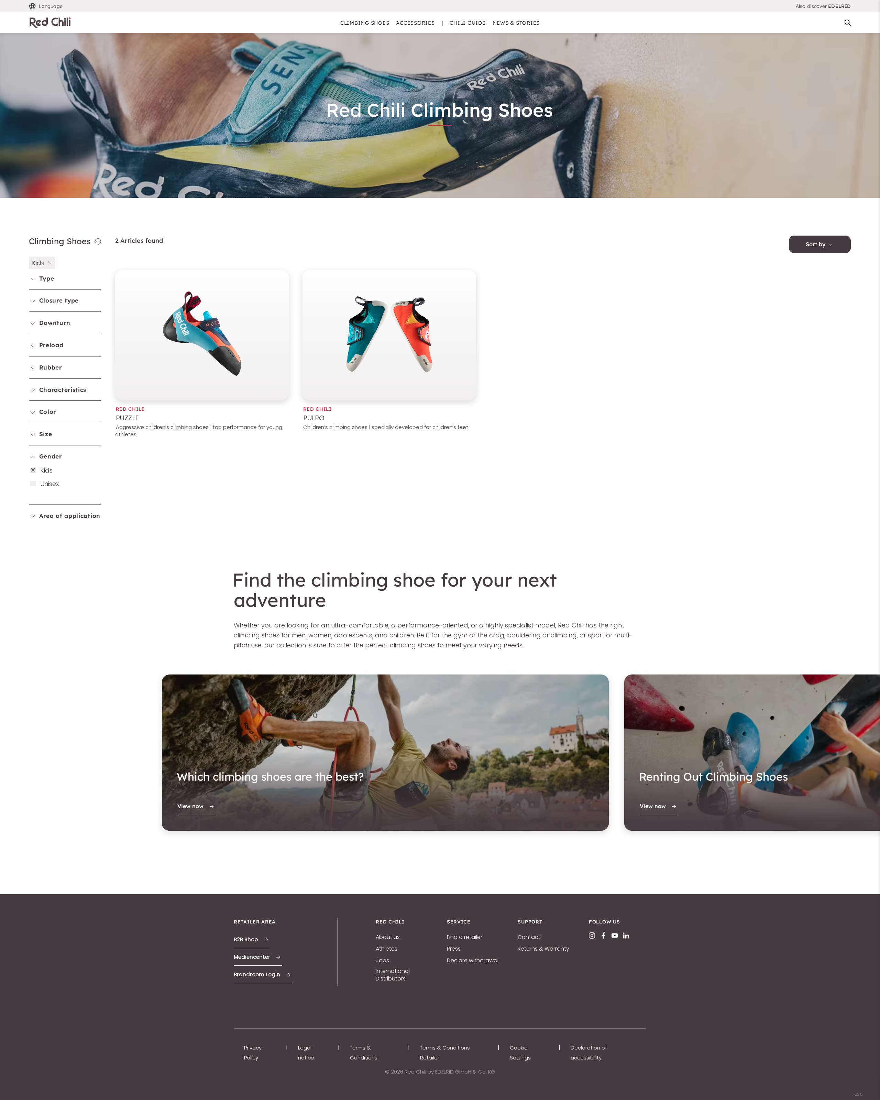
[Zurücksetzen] (97, 241)
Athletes (386, 949)
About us (388, 937)
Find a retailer (464, 937)
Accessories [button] (415, 23)
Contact (529, 937)
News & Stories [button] (516, 23)
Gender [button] (49, 456)
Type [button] (45, 278)
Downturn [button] (53, 322)
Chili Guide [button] (467, 23)
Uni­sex (50, 483)
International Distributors (393, 975)
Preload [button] (50, 345)
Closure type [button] (58, 300)
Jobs (382, 960)
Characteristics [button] (61, 389)
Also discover (823, 6)
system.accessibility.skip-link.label (440, 4)
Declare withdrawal (472, 960)
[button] (46, 6)
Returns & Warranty (543, 949)
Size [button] (44, 434)
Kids (47, 470)
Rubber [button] (49, 367)
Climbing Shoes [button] (364, 23)
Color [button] (46, 411)
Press (454, 949)
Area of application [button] (68, 515)
